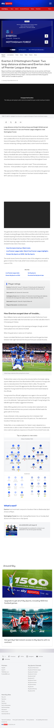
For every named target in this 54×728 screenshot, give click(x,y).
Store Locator (5, 711)
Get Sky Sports (22, 49)
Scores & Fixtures (24, 8)
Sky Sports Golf (31, 676)
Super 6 (3, 669)
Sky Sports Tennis (32, 680)
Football (5, 9)
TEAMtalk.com (5, 671)
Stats (21, 54)
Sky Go (3, 701)
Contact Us (4, 721)
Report (3, 54)
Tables (32, 8)
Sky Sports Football (32, 671)
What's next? (10, 506)
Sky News (4, 699)
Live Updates (10, 54)
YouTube (41, 656)
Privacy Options (30, 719)
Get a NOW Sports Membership (36, 49)
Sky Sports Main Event (33, 667)
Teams (30, 54)
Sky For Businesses (6, 705)
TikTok (22, 656)
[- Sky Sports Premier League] (13, 49)
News (12, 8)
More (49, 8)
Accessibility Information (42, 719)
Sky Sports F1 (31, 678)
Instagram (31, 656)
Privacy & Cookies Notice (19, 719)
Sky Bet (3, 667)
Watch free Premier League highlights (36, 251)
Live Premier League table (14, 251)
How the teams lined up (14, 248)
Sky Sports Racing (32, 688)
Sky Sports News (32, 684)
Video (16, 54)
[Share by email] (20, 122)
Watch (16, 8)
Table (26, 54)
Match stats (26, 248)
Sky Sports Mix (31, 690)
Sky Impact (4, 709)
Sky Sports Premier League (34, 669)
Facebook (13, 656)
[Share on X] (11, 122)
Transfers (38, 8)
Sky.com (4, 696)
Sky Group (4, 703)
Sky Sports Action (32, 682)
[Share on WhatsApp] (16, 122)
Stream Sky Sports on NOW (15, 254)
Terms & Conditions (6, 719)
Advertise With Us (6, 713)
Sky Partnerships (5, 707)
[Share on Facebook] (6, 122)
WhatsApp (7, 659)
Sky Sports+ (31, 686)
